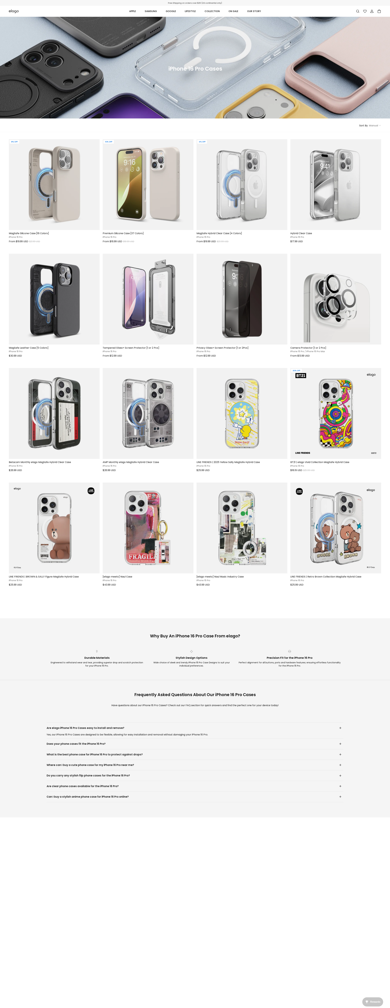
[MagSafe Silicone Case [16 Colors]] (54, 184)
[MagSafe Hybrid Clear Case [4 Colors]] (242, 184)
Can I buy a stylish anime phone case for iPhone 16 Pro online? (88, 797)
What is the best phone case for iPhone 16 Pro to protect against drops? (95, 754)
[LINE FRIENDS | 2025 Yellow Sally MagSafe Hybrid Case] (242, 413)
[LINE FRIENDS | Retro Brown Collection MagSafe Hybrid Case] (335, 528)
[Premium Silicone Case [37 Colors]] (148, 184)
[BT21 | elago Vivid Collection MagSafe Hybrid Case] (335, 413)
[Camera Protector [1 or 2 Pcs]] (335, 299)
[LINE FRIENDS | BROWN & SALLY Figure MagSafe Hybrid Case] (54, 528)
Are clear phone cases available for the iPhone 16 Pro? (83, 786)
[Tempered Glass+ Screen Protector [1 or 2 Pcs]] (148, 299)
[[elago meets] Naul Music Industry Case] (242, 528)
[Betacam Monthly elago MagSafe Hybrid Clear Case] (54, 413)
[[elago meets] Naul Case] (148, 528)
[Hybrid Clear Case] (335, 184)
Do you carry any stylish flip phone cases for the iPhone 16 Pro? (88, 775)
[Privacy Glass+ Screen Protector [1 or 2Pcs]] (242, 299)
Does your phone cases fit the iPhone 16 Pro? (76, 744)
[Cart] (379, 11)
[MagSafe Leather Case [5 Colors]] (54, 299)
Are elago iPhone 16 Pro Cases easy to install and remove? (85, 728)
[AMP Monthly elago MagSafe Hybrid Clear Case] (148, 413)
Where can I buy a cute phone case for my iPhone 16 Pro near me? (90, 765)
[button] (132, 11)
